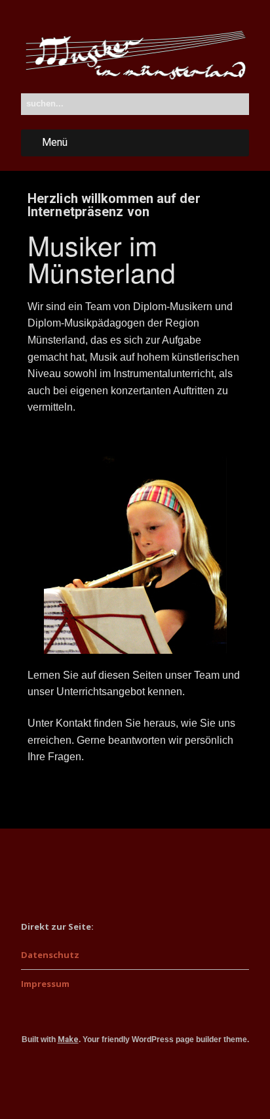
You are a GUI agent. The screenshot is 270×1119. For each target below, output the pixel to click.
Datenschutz (50, 955)
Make (68, 1039)
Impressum (45, 984)
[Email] (135, 1076)
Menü (55, 142)
